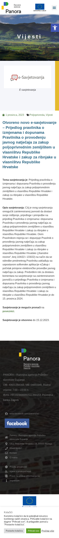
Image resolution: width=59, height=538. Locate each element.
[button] (55, 28)
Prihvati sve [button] (33, 531)
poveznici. (9, 311)
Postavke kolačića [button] (14, 531)
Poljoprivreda (37, 115)
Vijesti (49, 115)
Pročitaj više (48, 531)
